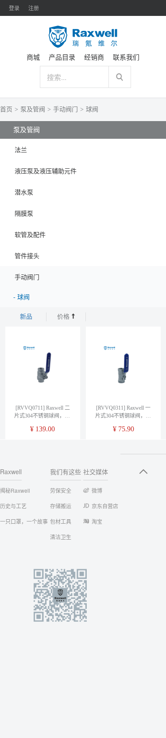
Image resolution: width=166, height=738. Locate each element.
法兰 (21, 150)
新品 (26, 316)
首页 (6, 109)
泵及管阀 (32, 109)
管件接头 (27, 256)
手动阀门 (65, 109)
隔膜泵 (24, 213)
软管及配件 (30, 235)
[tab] (83, 149)
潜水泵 (24, 192)
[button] (83, 149)
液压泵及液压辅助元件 (46, 171)
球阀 (92, 109)
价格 (64, 316)
